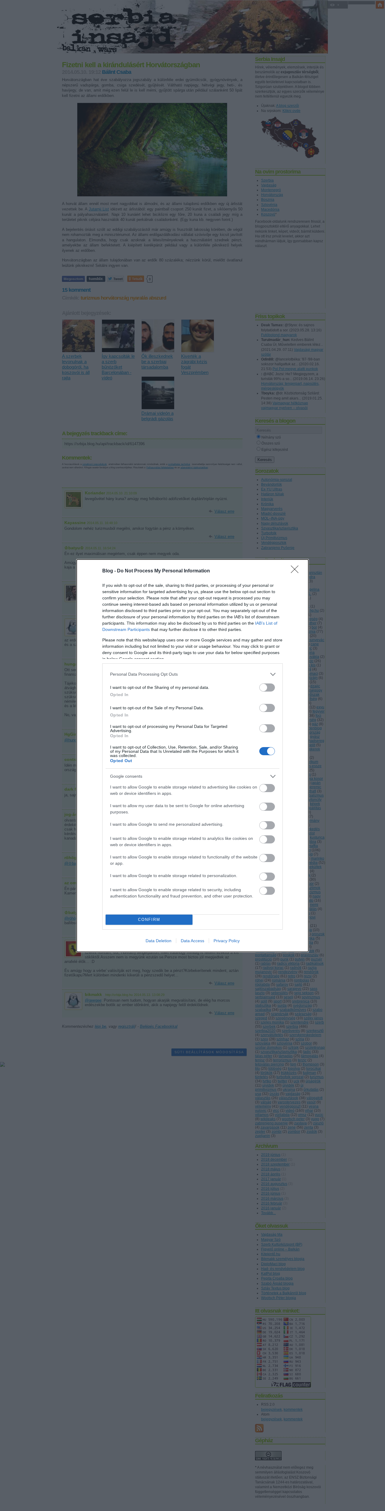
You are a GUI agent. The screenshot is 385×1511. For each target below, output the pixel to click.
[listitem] (192, 674)
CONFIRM (149, 919)
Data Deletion (158, 940)
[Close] (296, 571)
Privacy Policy (227, 940)
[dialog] (192, 755)
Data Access (192, 940)
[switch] (267, 687)
